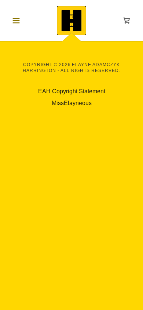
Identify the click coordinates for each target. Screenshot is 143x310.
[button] (18, 20)
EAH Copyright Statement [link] (71, 91)
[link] (71, 20)
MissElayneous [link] (72, 103)
